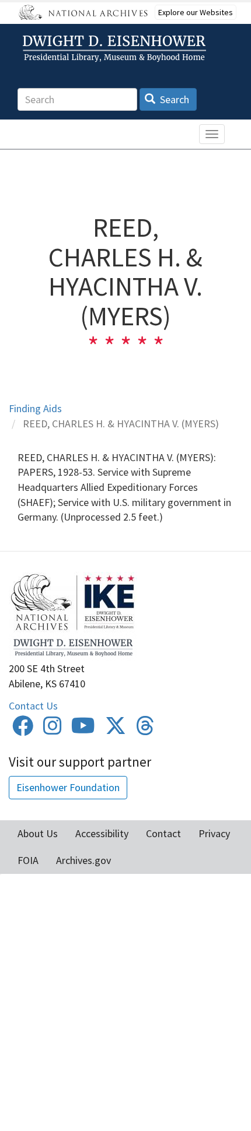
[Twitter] (115, 729)
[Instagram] (52, 729)
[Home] (116, 48)
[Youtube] (83, 729)
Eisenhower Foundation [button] (68, 787)
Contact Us (33, 705)
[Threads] (145, 729)
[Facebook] (22, 729)
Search (173, 99)
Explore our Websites (195, 12)
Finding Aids (35, 408)
